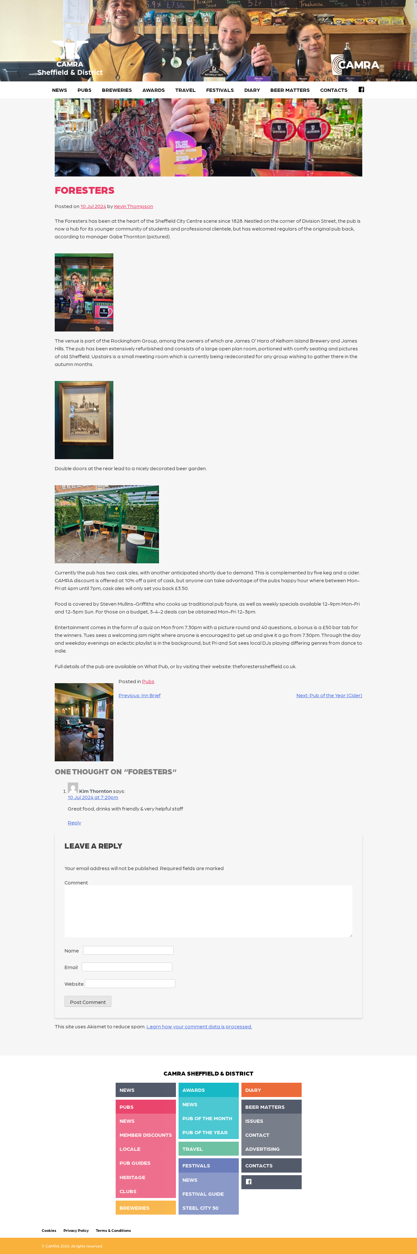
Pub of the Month (207, 1118)
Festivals (220, 90)
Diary (252, 90)
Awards (153, 90)
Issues (254, 1121)
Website (74, 983)
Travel (185, 90)
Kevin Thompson (133, 206)
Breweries (117, 90)
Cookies (49, 1230)
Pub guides (135, 1163)
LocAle (130, 1149)
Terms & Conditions (113, 1230)
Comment (78, 882)
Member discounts (146, 1135)
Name (73, 950)
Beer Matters (290, 90)
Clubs (128, 1191)
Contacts (334, 90)
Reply (74, 822)
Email (73, 967)
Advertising (262, 1149)
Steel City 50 (200, 1208)
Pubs (85, 90)
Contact (257, 1135)
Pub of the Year (205, 1132)
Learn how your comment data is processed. (199, 1026)
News (59, 90)
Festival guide (203, 1194)
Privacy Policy (76, 1230)
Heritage (132, 1177)
